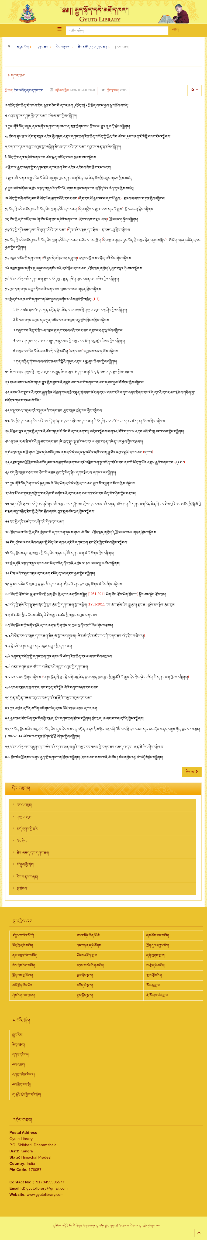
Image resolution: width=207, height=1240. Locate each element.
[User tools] (194, 90)
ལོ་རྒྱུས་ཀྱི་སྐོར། (25, 864)
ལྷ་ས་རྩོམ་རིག (154, 975)
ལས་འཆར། (18, 1064)
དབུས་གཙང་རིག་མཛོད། (90, 965)
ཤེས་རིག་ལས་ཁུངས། (23, 995)
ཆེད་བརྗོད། (18, 1045)
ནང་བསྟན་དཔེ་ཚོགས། (89, 945)
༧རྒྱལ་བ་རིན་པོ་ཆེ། (23, 935)
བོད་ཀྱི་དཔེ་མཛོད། (22, 945)
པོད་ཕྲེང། (22, 841)
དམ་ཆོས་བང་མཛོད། (157, 935)
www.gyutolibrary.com (45, 1194)
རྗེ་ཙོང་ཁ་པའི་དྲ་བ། (157, 995)
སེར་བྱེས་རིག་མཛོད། (23, 965)
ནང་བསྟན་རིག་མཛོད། (24, 955)
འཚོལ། (175, 29)
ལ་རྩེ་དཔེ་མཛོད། (155, 965)
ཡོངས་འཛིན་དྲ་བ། (87, 955)
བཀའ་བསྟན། (24, 805)
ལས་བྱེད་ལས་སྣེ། (21, 1084)
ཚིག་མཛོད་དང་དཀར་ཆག (28, 90)
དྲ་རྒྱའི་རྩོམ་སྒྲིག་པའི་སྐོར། (26, 1094)
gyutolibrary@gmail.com (47, 1188)
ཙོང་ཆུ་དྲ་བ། (153, 985)
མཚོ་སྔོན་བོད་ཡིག (22, 985)
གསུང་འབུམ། (24, 817)
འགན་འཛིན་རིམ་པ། (23, 1074)
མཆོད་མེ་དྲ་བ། (85, 985)
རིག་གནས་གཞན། (27, 877)
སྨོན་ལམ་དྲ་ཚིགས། (22, 975)
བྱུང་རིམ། (17, 1035)
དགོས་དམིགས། (20, 1055)
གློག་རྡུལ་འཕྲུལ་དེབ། (157, 945)
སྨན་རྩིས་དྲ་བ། (85, 975)
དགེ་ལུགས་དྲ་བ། (155, 955)
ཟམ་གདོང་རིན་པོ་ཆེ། (88, 935)
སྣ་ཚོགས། (22, 888)
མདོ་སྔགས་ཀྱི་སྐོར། (27, 829)
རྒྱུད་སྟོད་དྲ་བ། (85, 995)
